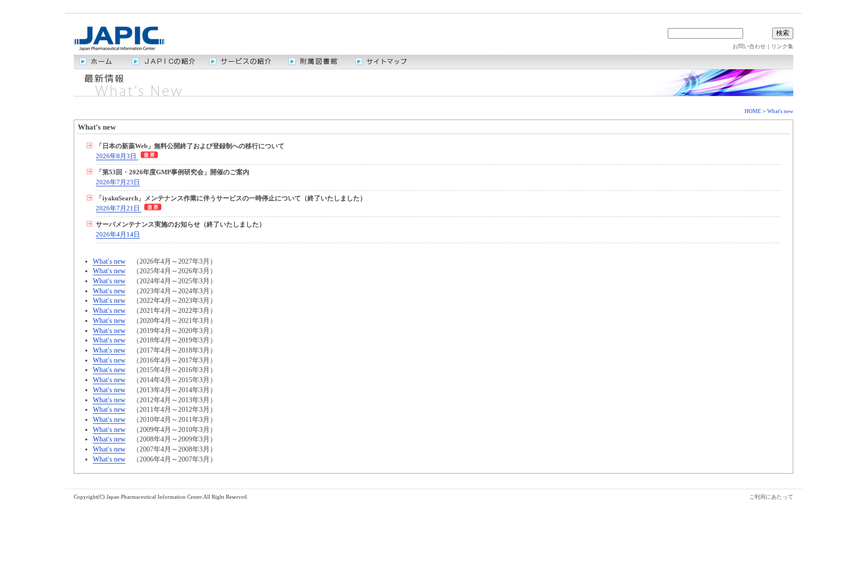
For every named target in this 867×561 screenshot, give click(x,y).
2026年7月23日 (118, 182)
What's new (780, 111)
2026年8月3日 (117, 156)
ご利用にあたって (771, 497)
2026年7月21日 (118, 208)
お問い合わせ (749, 46)
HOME (753, 111)
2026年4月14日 (118, 234)
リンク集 (782, 46)
